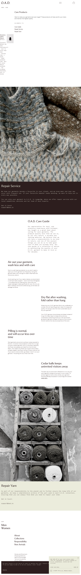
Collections (19, 538)
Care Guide (18, 27)
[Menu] (60, 2)
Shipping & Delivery (20, 556)
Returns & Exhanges (20, 557)
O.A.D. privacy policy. (66, 570)
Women (5, 528)
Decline (5, 570)
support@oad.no (7, 207)
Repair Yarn (18, 31)
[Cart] (74, 3)
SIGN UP (76, 567)
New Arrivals (19, 544)
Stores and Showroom (21, 554)
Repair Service (19, 29)
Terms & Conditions (20, 559)
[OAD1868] (20, 3)
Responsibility (20, 541)
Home (2, 7)
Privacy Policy (18, 561)
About (17, 535)
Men (4, 525)
